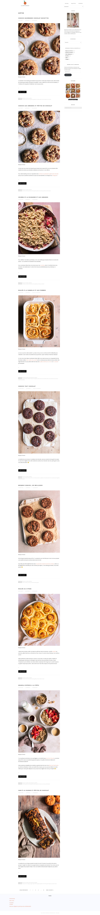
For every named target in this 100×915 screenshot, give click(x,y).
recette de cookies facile (47, 190)
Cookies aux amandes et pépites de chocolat (35, 105)
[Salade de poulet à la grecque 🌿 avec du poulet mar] (73, 90)
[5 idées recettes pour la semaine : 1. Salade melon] (73, 86)
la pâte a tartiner (43, 361)
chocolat (23, 99)
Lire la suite (22, 183)
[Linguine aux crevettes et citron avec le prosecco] (68, 90)
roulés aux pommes (21, 379)
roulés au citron (41, 678)
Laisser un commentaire (36, 292)
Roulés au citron (24, 588)
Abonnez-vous (68, 74)
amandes (23, 190)
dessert (29, 99)
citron (30, 678)
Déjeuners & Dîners (69, 50)
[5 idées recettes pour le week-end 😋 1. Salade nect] (68, 95)
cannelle (54, 651)
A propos (11, 902)
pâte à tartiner (42, 99)
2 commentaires (34, 20)
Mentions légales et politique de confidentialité (20, 906)
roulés (38, 378)
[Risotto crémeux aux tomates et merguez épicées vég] (78, 90)
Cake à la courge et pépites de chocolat (33, 790)
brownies (29, 582)
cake (23, 883)
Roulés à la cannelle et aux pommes (32, 290)
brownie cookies (24, 582)
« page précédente (23, 890)
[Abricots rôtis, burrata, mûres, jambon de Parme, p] (73, 95)
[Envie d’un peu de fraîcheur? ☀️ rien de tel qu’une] (78, 95)
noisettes (37, 99)
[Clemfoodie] (25, 7)
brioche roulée (27, 378)
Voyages (67, 59)
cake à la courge (26, 883)
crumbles (42, 265)
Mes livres (11, 900)
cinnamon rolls (32, 378)
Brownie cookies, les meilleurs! (30, 485)
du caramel (55, 361)
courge (31, 883)
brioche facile (27, 678)
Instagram (54, 175)
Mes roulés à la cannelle (31, 360)
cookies (26, 99)
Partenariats (12, 898)
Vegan (66, 57)
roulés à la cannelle (43, 378)
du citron (49, 361)
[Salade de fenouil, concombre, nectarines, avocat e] (68, 86)
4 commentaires (34, 591)
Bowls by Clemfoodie (53, 765)
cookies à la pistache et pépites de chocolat (48, 173)
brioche (23, 378)
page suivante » (50, 890)
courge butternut (35, 883)
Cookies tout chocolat (27, 386)
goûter (35, 99)
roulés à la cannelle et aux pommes (52, 378)
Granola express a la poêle (28, 685)
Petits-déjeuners (31, 377)
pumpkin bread (54, 883)
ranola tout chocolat (49, 758)
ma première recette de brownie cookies (45, 563)
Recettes (30, 98)
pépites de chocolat (48, 99)
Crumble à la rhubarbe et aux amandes (33, 197)
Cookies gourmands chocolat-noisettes (33, 18)
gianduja (32, 99)
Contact (11, 904)
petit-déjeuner (49, 883)
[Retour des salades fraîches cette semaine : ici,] (78, 86)
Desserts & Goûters (26, 98)
